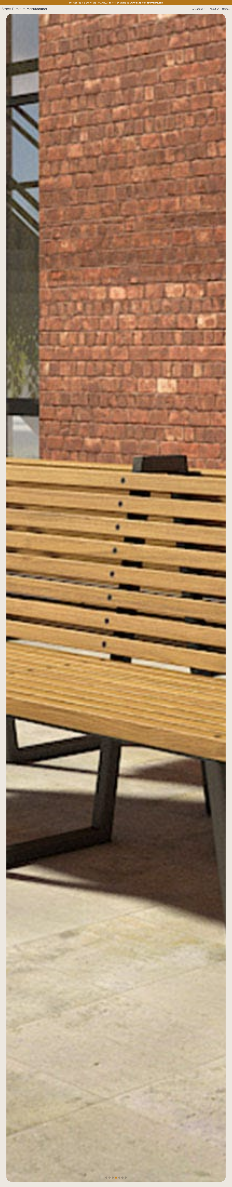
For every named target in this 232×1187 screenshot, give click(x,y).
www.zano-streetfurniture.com (146, 2)
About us (214, 9)
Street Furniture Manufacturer (24, 9)
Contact (226, 9)
